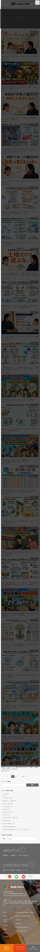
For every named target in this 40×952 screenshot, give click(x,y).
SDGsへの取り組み (23, 855)
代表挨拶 (13, 855)
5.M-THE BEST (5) (7, 806)
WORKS (5, 925)
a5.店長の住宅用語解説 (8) (9, 826)
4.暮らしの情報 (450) (7, 803)
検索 (32, 785)
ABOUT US (11, 850)
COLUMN (6, 936)
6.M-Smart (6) (6, 809)
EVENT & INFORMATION (23, 916)
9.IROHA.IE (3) (6, 814)
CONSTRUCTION (15, 865)
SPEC (5, 916)
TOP (4, 912)
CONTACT (18, 923)
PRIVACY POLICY (21, 931)
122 (23, 777)
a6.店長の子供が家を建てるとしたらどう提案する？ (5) (16, 829)
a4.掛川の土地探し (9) (8, 823)
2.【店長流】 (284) (7, 798)
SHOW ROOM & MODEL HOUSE (25, 912)
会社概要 (5, 855)
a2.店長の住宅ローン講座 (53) (10, 817)
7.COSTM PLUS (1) (7, 812)
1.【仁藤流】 (5, 793)
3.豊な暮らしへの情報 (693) (9, 800)
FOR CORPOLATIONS (22, 927)
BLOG (5, 933)
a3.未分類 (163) (6, 820)
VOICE (5, 929)
